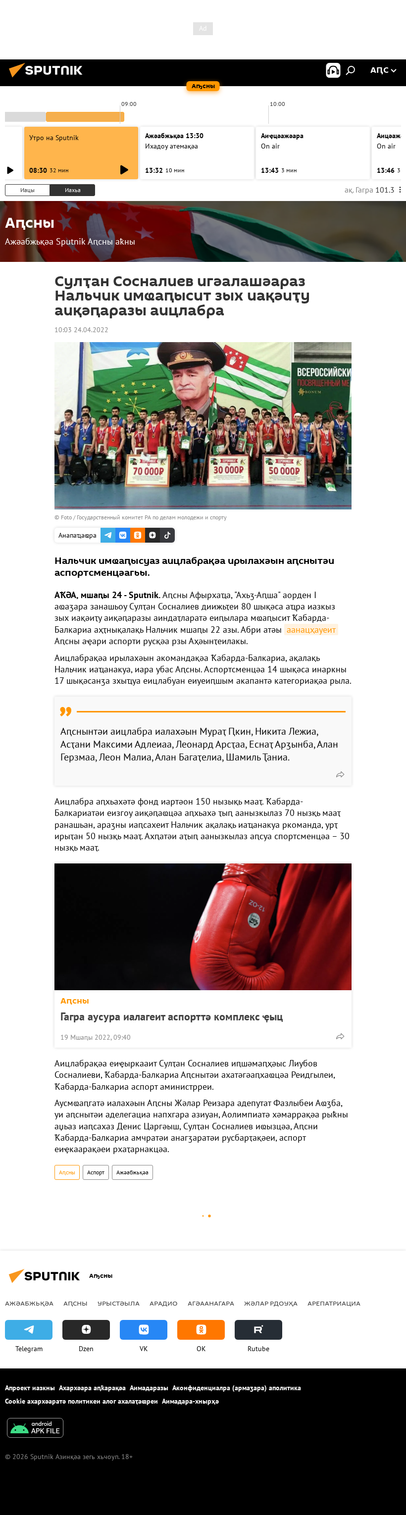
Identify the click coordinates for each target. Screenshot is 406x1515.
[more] (340, 774)
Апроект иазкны (30, 1387)
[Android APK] (35, 1429)
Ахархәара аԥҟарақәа (92, 1387)
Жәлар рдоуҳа (271, 1303)
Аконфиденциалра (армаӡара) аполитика (236, 1387)
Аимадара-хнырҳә (190, 1401)
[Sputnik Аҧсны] (48, 78)
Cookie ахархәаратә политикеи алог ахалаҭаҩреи (81, 1401)
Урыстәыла (119, 1303)
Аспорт (95, 1172)
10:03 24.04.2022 (81, 329)
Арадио (164, 1303)
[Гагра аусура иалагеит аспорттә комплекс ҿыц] (203, 926)
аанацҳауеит (311, 629)
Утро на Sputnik (54, 137)
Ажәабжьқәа (132, 1172)
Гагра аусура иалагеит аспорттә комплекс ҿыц (171, 1016)
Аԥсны (74, 1001)
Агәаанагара (211, 1303)
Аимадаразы (149, 1387)
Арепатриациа (333, 1303)
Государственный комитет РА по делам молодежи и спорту (152, 517)
